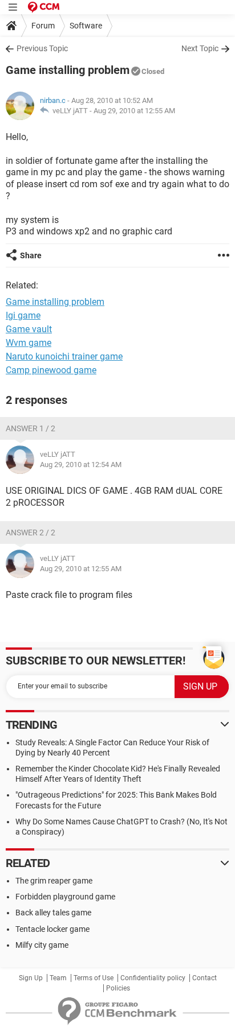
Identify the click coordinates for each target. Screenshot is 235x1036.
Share (31, 255)
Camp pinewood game (51, 370)
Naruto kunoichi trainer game (64, 356)
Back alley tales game (53, 912)
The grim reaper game (53, 880)
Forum (43, 25)
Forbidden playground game (65, 896)
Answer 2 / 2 (30, 532)
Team (58, 978)
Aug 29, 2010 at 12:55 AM (134, 110)
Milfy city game (41, 945)
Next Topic (199, 48)
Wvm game (28, 342)
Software (86, 25)
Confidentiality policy (152, 978)
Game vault (29, 329)
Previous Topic (42, 48)
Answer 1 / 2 (30, 428)
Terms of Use (94, 978)
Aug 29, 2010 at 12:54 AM (80, 464)
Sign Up (31, 978)
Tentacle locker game (52, 929)
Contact (204, 978)
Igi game (23, 315)
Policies (118, 988)
